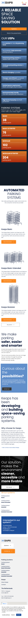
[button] (14, 33)
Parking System (5, 496)
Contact (3, 584)
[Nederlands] (23, 4)
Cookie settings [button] (6, 615)
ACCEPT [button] (18, 614)
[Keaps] (10, 2)
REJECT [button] (13, 615)
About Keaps (4, 582)
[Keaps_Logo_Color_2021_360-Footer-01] (9, 541)
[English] (25, 4)
